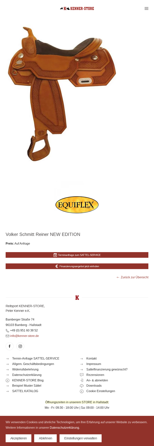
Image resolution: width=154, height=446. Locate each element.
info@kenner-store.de (24, 335)
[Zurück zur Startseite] (77, 8)
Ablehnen (45, 438)
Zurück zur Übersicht (134, 277)
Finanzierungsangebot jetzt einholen (79, 266)
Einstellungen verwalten (80, 438)
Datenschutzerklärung (64, 427)
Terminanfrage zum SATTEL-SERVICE (79, 254)
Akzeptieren (18, 438)
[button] (146, 8)
